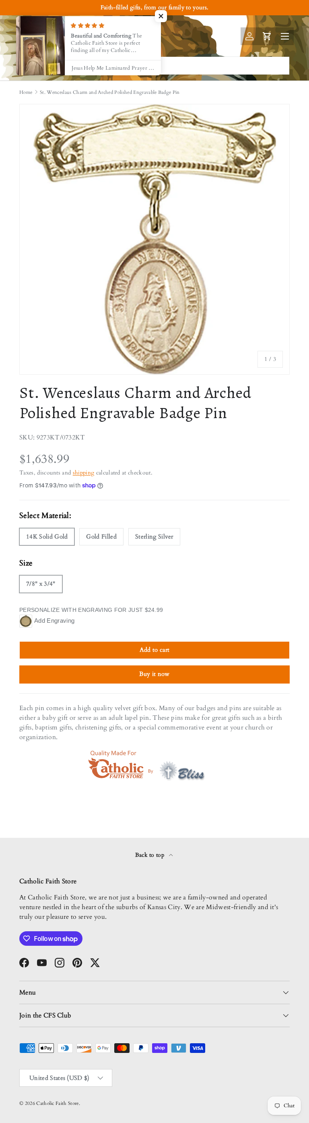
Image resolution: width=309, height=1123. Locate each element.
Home (25, 92)
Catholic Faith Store (57, 1103)
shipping (84, 473)
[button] (161, 16)
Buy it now (154, 674)
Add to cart (155, 650)
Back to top (150, 855)
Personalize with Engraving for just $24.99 (91, 610)
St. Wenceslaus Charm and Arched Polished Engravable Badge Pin (110, 92)
